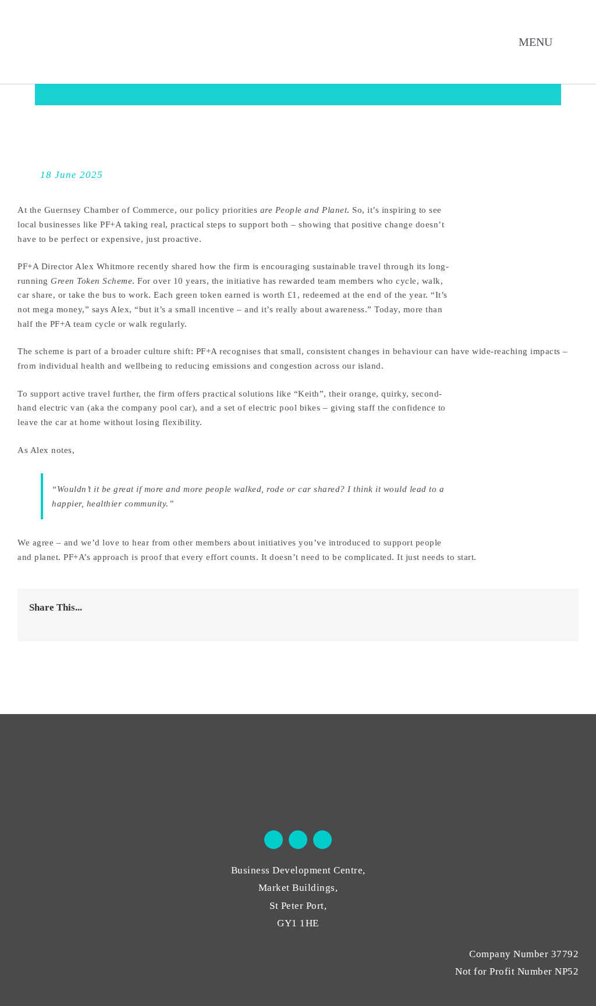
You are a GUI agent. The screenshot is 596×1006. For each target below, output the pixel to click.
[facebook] (273, 839)
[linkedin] (322, 839)
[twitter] (298, 839)
